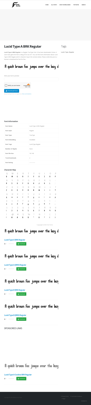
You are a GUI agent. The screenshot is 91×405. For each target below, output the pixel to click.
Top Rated (76, 5)
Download (22, 244)
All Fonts (54, 5)
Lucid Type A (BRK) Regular (15, 265)
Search (84, 5)
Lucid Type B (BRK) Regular (15, 315)
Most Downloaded (65, 5)
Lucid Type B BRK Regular (14, 290)
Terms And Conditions (76, 396)
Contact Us (84, 401)
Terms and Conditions (26, 93)
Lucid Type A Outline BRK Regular (18, 374)
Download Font (12, 91)
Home (47, 5)
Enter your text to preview (11, 76)
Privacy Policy (65, 396)
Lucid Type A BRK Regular (14, 240)
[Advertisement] (31, 107)
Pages (64, 398)
